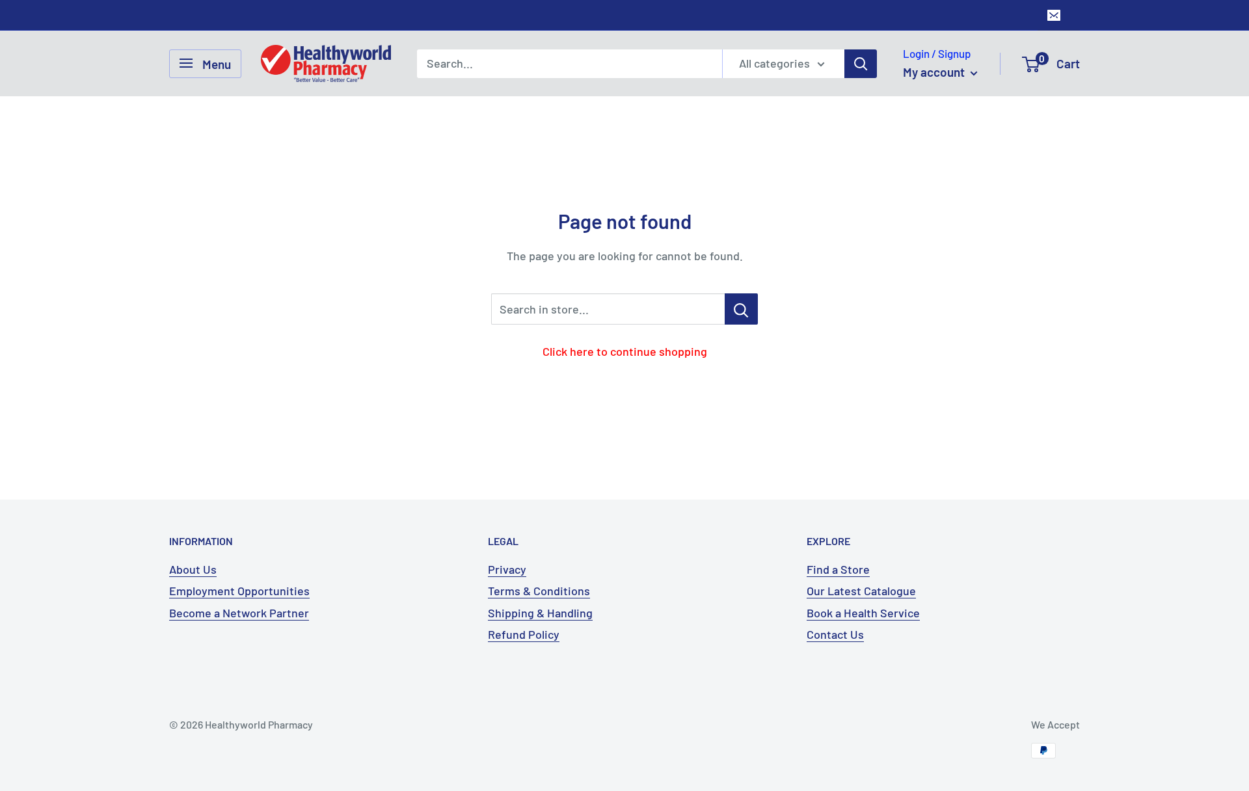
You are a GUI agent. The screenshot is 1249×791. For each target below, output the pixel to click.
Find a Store (838, 569)
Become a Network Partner (239, 613)
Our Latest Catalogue (861, 590)
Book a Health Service (863, 613)
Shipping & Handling (540, 613)
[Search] (860, 63)
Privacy (507, 569)
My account (935, 71)
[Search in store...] (741, 309)
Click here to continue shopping (625, 351)
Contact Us (835, 634)
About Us (193, 569)
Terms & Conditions (539, 590)
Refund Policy (523, 634)
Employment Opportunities (239, 590)
